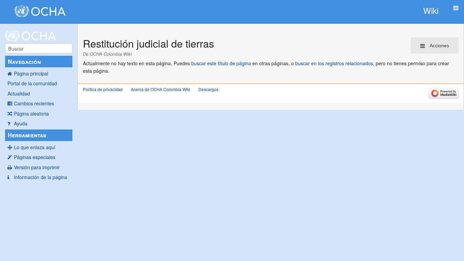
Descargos (208, 89)
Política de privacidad (103, 89)
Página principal (31, 73)
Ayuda (21, 123)
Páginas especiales (34, 157)
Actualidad (18, 93)
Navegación (24, 61)
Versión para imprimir (37, 167)
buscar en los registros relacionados (334, 63)
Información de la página (40, 177)
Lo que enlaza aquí (34, 147)
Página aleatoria (31, 113)
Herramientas (27, 135)
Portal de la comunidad (32, 83)
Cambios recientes (34, 103)
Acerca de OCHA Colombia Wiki (160, 89)
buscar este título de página (221, 63)
